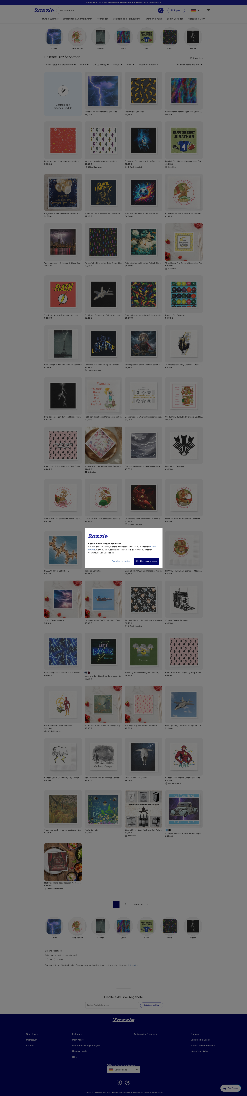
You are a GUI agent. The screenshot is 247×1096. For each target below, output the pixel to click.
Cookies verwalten (121, 561)
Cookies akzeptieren (146, 561)
